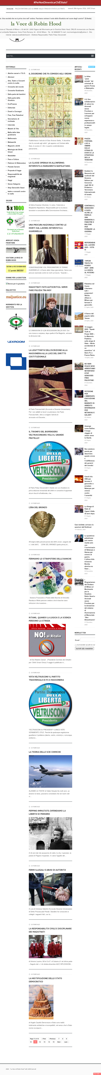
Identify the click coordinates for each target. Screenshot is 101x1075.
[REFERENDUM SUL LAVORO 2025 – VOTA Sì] (79, 244)
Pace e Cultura (13, 159)
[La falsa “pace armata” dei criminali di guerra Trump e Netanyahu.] (79, 78)
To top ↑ (97, 1074)
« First (44, 1039)
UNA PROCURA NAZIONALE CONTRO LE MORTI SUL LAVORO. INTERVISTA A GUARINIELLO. (47, 228)
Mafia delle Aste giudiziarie (14, 133)
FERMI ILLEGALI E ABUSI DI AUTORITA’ (47, 869)
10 (31, 1042)
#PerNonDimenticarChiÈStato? (50, 2)
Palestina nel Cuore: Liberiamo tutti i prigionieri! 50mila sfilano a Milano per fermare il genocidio (89, 294)
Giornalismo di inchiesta (13, 120)
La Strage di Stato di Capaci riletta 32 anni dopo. (89, 510)
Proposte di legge (14, 170)
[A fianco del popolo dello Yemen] (79, 315)
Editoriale (11, 107)
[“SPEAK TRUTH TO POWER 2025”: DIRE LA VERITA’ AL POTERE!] (79, 263)
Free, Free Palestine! (15, 115)
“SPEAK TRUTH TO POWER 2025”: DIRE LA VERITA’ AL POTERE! (89, 267)
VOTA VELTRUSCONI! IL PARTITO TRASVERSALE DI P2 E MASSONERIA (46, 678)
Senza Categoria (14, 184)
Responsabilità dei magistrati (15, 175)
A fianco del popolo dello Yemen (89, 315)
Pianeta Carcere (14, 166)
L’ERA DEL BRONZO (38, 507)
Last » (66, 1042)
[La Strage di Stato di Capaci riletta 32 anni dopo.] (79, 508)
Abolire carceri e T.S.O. (16, 73)
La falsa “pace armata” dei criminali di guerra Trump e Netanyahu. (89, 82)
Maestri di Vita (13, 128)
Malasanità (12, 142)
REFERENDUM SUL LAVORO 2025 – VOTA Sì (90, 246)
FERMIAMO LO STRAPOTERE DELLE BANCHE (50, 558)
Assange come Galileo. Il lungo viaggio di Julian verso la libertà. (89, 432)
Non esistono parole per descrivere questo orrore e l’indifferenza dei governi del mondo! (89, 457)
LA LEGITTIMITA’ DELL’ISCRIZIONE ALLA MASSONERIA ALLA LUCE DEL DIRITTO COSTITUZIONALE (48, 353)
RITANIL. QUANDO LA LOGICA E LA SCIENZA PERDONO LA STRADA (50, 619)
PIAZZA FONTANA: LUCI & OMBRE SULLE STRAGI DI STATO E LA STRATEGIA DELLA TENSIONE (89, 149)
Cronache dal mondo (16, 87)
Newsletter (12, 155)
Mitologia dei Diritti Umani (15, 150)
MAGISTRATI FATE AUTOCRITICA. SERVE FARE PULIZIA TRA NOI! (48, 289)
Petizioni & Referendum (17, 163)
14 (49, 1042)
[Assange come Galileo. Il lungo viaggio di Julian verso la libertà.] (79, 428)
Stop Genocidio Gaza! (16, 187)
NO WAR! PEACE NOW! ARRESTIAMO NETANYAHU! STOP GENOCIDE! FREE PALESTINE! (89, 372)
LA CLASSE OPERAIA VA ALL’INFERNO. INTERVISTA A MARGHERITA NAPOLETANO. (49, 164)
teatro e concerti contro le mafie (16, 192)
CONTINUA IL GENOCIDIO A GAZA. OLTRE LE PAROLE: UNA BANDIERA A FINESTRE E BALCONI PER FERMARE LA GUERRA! (89, 218)
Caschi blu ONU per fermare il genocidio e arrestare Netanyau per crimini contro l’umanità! (89, 485)
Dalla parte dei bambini (16, 94)
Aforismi (11, 77)
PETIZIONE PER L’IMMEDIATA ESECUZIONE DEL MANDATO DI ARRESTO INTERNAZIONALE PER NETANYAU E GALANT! (91, 403)
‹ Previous (52, 1039)
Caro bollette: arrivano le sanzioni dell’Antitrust (84, 525)
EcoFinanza (12, 104)
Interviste (11, 125)
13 (44, 1042)
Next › (59, 1042)
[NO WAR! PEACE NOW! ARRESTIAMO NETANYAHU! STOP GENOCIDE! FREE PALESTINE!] (79, 366)
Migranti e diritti (14, 146)
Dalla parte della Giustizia (14, 99)
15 (53, 1042)
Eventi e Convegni (15, 111)
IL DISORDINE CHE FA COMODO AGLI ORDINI (50, 73)
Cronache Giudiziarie (16, 90)
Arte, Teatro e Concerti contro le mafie (16, 81)
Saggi (10, 180)
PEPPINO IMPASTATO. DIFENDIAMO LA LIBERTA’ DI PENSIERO (47, 812)
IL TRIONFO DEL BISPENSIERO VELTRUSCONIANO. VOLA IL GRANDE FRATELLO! (46, 434)
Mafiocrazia (12, 138)
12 (40, 1042)
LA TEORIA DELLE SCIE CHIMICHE (45, 751)
